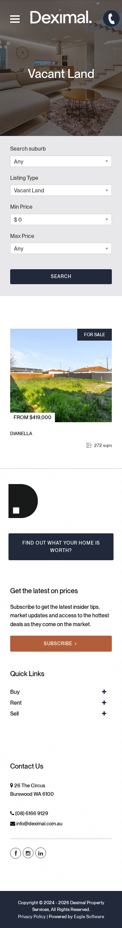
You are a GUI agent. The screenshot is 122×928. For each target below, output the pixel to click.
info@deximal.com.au (39, 824)
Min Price (21, 207)
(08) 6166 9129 (31, 813)
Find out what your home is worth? (61, 546)
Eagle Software (89, 916)
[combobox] (61, 161)
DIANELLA (21, 433)
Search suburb (28, 148)
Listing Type (24, 178)
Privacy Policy (32, 916)
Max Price (22, 236)
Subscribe (58, 643)
